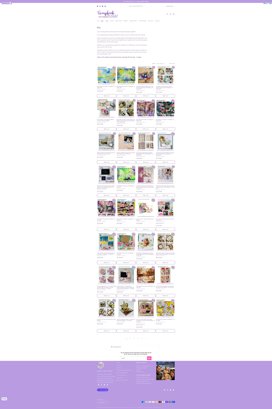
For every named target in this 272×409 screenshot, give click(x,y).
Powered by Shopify (111, 407)
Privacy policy (125, 407)
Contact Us (119, 367)
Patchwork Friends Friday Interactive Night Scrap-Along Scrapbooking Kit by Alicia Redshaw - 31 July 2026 (106, 187)
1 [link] (126, 338)
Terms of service (133, 407)
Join (149, 358)
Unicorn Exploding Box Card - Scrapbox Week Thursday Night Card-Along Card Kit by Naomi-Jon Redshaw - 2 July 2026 (106, 287)
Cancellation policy (157, 407)
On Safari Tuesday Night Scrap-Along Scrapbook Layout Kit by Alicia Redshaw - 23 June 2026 (145, 320)
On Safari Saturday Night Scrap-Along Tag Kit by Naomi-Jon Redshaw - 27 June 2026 (165, 287)
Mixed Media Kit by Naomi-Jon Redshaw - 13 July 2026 (126, 219)
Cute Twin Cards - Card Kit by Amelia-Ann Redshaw (144, 219)
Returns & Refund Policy (122, 372)
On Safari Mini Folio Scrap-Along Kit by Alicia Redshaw (106, 320)
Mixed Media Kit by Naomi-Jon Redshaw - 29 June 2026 (145, 287)
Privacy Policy (120, 377)
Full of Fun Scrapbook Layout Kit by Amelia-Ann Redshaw (165, 219)
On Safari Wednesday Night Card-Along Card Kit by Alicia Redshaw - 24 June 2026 (126, 320)
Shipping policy (140, 407)
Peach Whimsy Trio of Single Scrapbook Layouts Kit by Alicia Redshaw (105, 120)
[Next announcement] (151, 6)
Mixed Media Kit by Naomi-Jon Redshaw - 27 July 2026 (126, 186)
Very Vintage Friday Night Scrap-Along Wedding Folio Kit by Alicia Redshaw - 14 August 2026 (144, 154)
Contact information (148, 407)
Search (118, 362)
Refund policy (119, 407)
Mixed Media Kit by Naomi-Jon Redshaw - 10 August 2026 (165, 120)
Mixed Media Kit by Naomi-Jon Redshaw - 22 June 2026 (165, 320)
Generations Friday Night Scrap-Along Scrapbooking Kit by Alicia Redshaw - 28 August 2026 (164, 87)
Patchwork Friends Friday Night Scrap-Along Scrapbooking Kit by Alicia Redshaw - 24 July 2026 (165, 187)
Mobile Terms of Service (122, 380)
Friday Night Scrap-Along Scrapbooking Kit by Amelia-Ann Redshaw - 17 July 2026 (106, 254)
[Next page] (145, 338)
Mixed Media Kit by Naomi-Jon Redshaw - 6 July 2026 (126, 254)
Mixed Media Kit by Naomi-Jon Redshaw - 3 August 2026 (145, 120)
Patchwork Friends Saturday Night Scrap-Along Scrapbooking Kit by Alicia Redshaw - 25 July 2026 (145, 187)
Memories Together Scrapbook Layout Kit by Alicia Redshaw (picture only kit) (126, 153)
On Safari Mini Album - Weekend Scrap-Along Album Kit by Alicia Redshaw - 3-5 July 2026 (165, 254)
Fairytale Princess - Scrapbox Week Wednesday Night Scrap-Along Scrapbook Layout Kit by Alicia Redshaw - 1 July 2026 (125, 287)
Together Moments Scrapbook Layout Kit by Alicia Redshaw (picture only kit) (106, 153)
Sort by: (153, 63)
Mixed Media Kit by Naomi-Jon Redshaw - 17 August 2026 (126, 87)
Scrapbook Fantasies (104, 407)
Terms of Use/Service (121, 375)
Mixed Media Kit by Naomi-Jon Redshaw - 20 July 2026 (106, 219)
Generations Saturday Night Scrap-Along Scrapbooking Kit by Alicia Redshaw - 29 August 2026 (144, 87)
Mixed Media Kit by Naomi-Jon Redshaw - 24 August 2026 (106, 87)
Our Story (119, 365)
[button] (102, 20)
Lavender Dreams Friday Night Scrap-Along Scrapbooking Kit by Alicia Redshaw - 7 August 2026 (165, 154)
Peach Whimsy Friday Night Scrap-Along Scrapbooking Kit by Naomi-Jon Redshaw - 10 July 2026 (145, 254)
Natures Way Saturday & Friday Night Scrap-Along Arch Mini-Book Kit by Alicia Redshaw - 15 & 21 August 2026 (126, 121)
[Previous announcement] (120, 6)
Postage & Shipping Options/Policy (125, 370)
